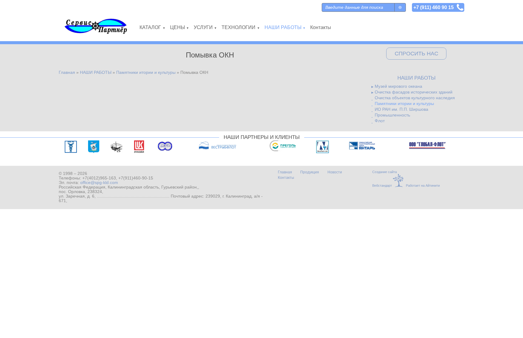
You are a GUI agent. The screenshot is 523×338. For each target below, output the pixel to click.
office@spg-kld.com (99, 182)
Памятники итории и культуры (146, 72)
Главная (67, 72)
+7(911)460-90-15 (135, 178)
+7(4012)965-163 (99, 178)
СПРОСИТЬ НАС (416, 54)
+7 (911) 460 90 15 (433, 7)
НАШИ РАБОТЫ (95, 72)
